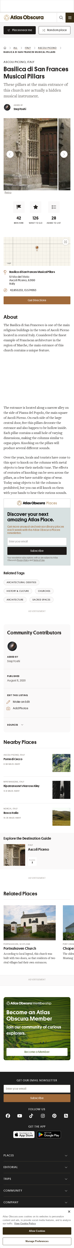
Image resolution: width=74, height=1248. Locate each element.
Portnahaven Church (20, 948)
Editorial (11, 1167)
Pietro (8, 192)
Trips (7, 1178)
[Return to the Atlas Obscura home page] (24, 18)
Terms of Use (39, 560)
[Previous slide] (10, 154)
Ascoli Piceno (38, 849)
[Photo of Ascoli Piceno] (14, 855)
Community (13, 1190)
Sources (12, 725)
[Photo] (61, 763)
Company (11, 1202)
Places (9, 1155)
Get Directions (37, 300)
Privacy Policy (23, 560)
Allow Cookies (37, 1231)
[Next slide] (64, 154)
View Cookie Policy (25, 1223)
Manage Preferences (37, 1241)
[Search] (61, 18)
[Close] (69, 1212)
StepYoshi (20, 109)
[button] (19, 207)
